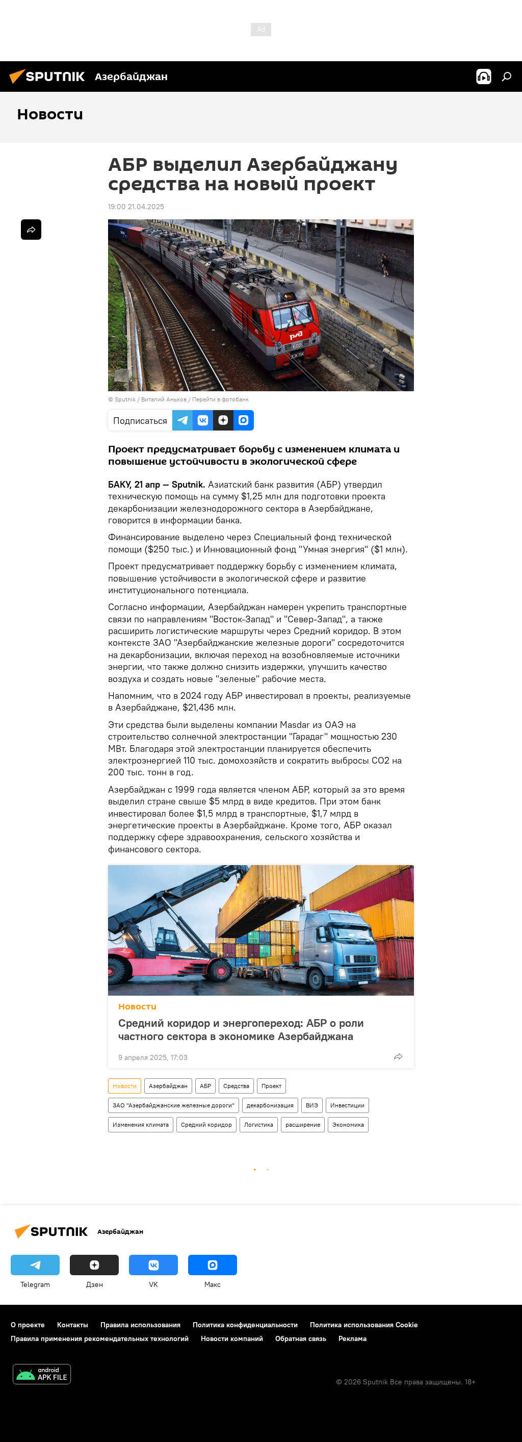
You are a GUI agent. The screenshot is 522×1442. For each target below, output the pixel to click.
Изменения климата (141, 1124)
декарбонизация (270, 1105)
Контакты (72, 1324)
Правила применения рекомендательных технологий (100, 1338)
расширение (302, 1124)
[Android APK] (41, 1375)
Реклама (352, 1338)
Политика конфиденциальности (245, 1324)
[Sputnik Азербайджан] (50, 85)
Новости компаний (232, 1338)
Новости (137, 1006)
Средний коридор (206, 1124)
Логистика (258, 1124)
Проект (271, 1086)
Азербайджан (168, 1086)
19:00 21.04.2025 (136, 206)
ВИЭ (312, 1105)
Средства (236, 1086)
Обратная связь (300, 1338)
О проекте (28, 1324)
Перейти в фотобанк (220, 399)
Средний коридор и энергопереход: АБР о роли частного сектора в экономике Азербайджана (241, 1029)
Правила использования (140, 1324)
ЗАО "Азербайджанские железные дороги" (173, 1105)
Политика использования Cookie (364, 1324)
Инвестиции (347, 1105)
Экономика (348, 1124)
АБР (205, 1086)
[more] (398, 1056)
